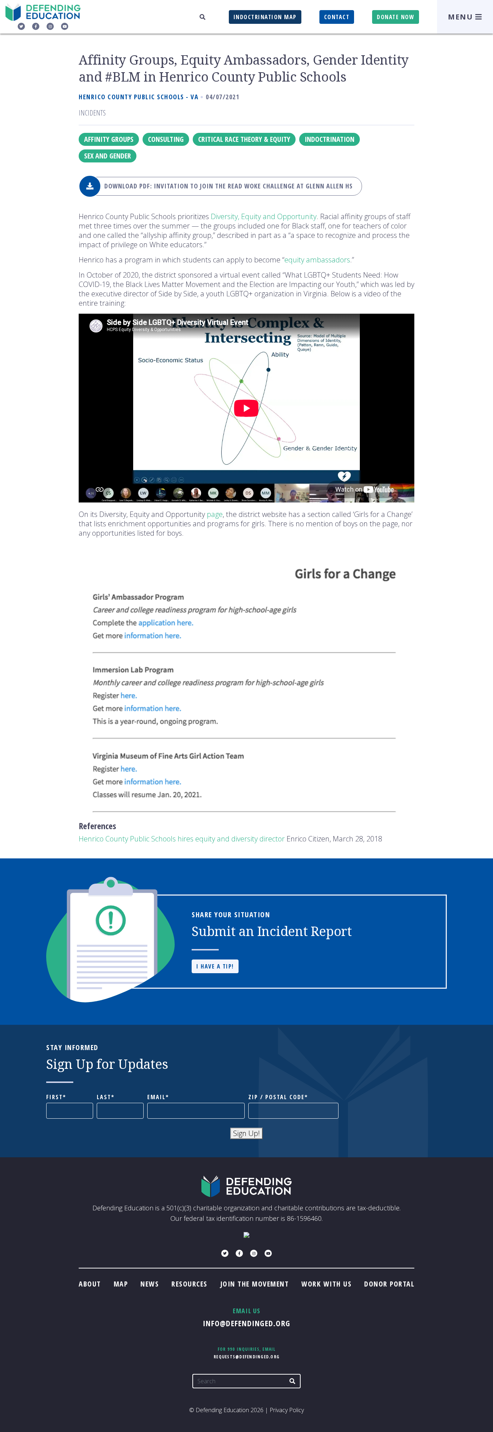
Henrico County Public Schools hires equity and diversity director (182, 839)
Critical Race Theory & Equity (244, 139)
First (54, 1097)
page (215, 514)
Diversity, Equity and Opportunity (264, 216)
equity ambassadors (317, 260)
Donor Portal (389, 1284)
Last (104, 1097)
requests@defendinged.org (246, 1357)
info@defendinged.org (246, 1323)
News (149, 1284)
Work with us (326, 1284)
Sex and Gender (107, 156)
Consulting (166, 139)
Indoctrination (329, 139)
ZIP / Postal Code (276, 1097)
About (90, 1284)
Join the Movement (254, 1284)
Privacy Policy (287, 1410)
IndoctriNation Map (265, 17)
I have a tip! (215, 966)
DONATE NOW (395, 17)
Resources (189, 1284)
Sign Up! (246, 1133)
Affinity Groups (109, 139)
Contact (337, 17)
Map (121, 1284)
